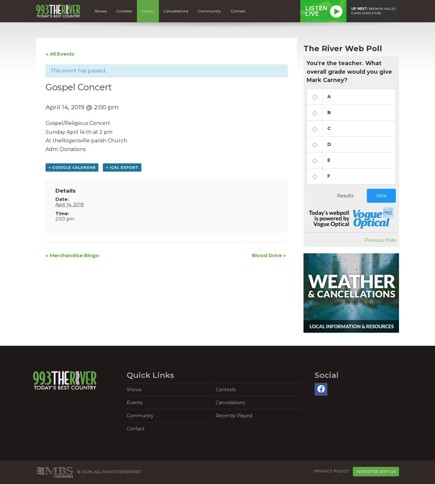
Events (148, 11)
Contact (238, 11)
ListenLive (316, 11)
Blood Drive (269, 255)
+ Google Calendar (72, 167)
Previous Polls (380, 240)
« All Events (60, 54)
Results (345, 196)
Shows (101, 11)
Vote (381, 196)
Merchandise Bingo (72, 255)
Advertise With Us (376, 471)
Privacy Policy (331, 471)
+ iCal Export (122, 167)
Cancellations (176, 11)
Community (209, 11)
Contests (124, 11)
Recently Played (234, 416)
